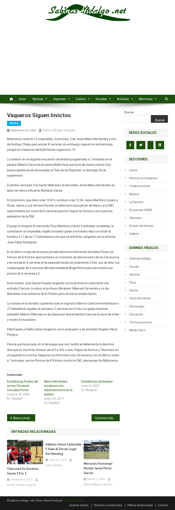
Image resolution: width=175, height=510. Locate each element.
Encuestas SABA (140, 210)
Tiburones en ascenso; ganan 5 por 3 (23, 471)
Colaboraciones (139, 186)
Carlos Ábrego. (54, 465)
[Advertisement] (87, 63)
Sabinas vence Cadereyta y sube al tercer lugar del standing (63, 449)
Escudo (134, 266)
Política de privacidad (140, 505)
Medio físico (137, 330)
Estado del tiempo (141, 226)
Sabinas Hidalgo (140, 258)
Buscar (129, 112)
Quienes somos (78, 505)
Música (134, 194)
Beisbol (14, 123)
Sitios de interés (140, 298)
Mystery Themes (73, 500)
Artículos (123, 99)
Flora (132, 282)
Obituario (135, 218)
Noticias (38, 99)
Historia (134, 274)
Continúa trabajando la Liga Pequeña (107, 418)
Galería (134, 233)
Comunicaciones (140, 322)
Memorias (146, 99)
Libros (133, 170)
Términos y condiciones (108, 505)
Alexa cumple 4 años (24, 418)
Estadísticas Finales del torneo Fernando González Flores (22, 386)
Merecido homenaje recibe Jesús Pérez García (98, 468)
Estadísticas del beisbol (96, 381)
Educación (136, 314)
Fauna (133, 290)
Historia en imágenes (143, 178)
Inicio (22, 99)
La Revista (136, 202)
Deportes (59, 99)
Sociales (101, 99)
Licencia (163, 505)
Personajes (136, 306)
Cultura (81, 99)
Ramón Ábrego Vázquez (58, 130)
